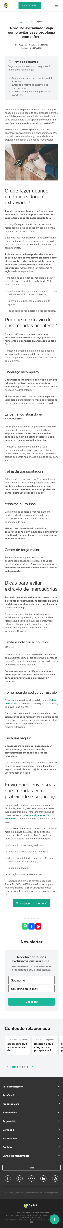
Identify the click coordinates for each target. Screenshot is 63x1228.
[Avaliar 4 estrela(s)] (34, 919)
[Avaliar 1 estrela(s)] (25, 919)
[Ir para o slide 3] (20, 1067)
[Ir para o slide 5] (25, 1067)
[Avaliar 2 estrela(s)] (28, 919)
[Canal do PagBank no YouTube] (31, 1178)
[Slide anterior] (8, 1067)
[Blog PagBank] (55, 1178)
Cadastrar (32, 1001)
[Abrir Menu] (56, 5)
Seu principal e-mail (24, 989)
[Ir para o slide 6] (27, 1067)
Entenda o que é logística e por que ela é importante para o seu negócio (43, 1052)
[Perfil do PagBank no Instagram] (19, 1178)
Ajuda (31, 1167)
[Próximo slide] (32, 1067)
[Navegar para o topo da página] (54, 1219)
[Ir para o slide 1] (14, 1067)
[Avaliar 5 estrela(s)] (37, 919)
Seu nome (18, 980)
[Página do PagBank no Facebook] (8, 1178)
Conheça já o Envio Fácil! (31, 903)
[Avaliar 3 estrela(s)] (31, 919)
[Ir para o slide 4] (22, 1067)
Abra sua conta (29, 5)
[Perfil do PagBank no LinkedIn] (43, 1178)
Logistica (39, 22)
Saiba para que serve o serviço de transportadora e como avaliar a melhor (17, 1052)
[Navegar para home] (21, 22)
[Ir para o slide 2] (17, 1067)
